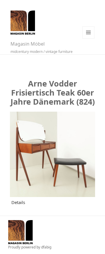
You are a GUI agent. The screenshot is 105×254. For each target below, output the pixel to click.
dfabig (46, 247)
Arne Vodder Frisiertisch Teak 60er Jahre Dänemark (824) (52, 92)
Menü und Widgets (88, 32)
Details (18, 202)
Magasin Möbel (27, 44)
